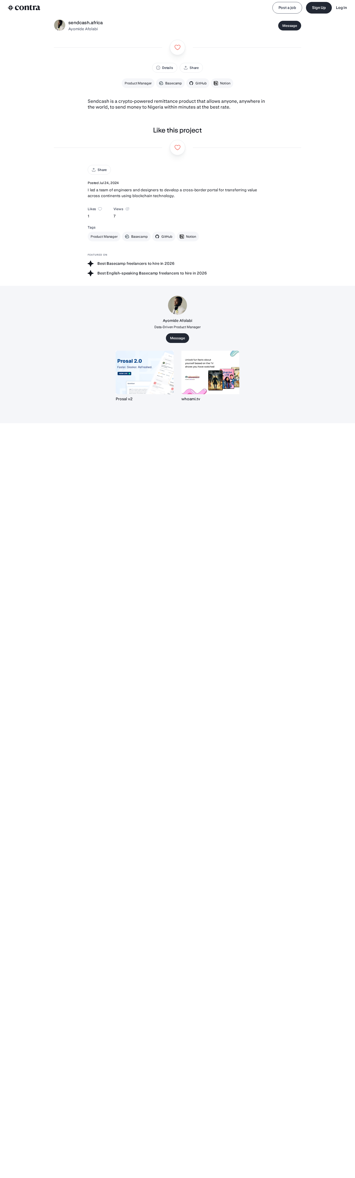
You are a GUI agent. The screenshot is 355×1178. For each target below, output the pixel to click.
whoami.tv (190, 399)
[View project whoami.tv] (210, 372)
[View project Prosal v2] (145, 372)
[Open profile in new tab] (59, 25)
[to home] (24, 8)
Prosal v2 (124, 399)
